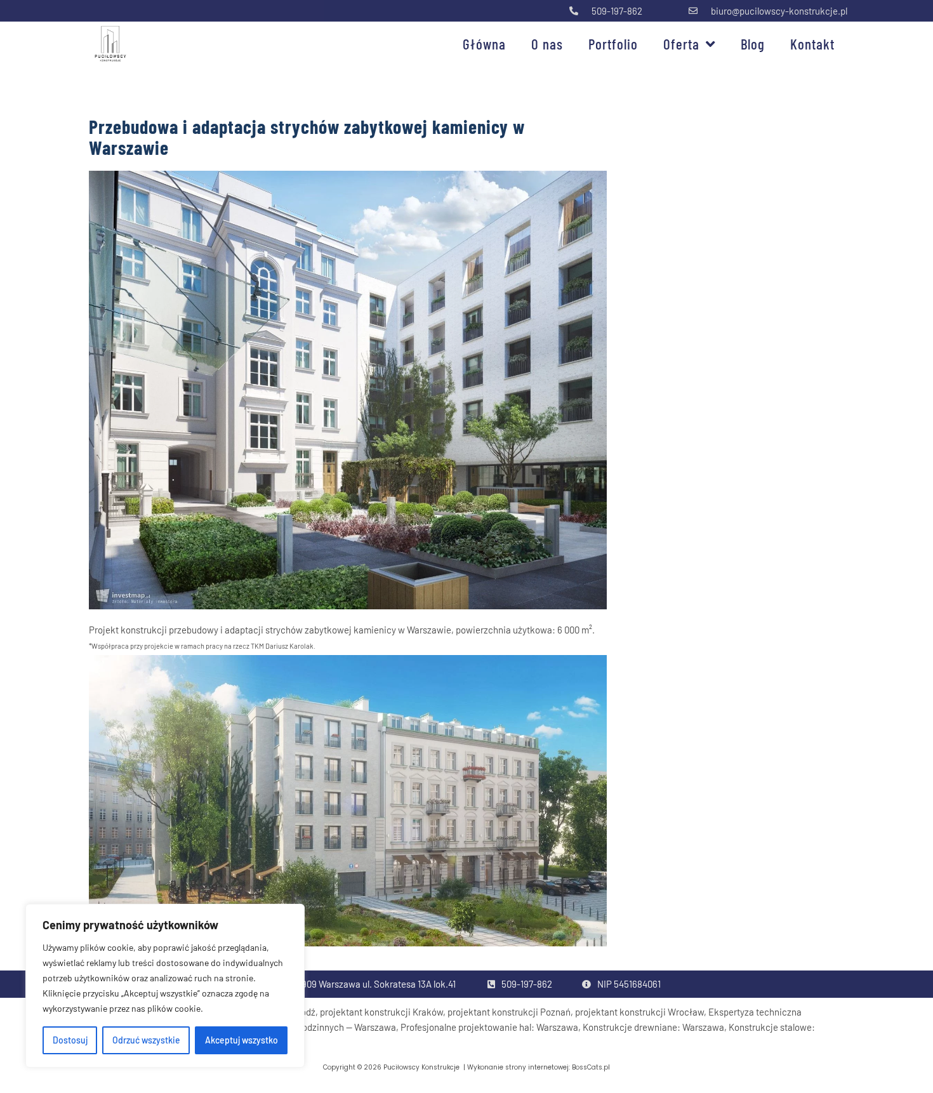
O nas (547, 44)
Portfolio (613, 44)
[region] (165, 986)
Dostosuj (70, 1040)
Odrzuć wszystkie (146, 1040)
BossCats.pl (591, 1067)
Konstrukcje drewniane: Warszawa (653, 1027)
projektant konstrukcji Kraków (381, 1011)
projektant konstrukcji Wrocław (639, 1011)
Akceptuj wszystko (241, 1040)
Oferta (681, 44)
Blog (753, 44)
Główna (484, 44)
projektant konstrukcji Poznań (509, 1011)
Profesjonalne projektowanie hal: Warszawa (489, 1027)
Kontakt (812, 44)
